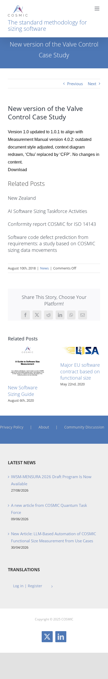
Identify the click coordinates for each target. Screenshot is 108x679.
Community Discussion (84, 427)
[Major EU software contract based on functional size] (80, 347)
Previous (75, 83)
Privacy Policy (11, 427)
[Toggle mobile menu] (97, 8)
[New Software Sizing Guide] (28, 347)
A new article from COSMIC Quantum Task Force (49, 509)
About (44, 427)
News (44, 268)
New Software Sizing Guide (22, 390)
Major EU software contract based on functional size (80, 371)
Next (92, 83)
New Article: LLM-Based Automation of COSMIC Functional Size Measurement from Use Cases (53, 537)
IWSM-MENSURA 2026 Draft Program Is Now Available (51, 480)
